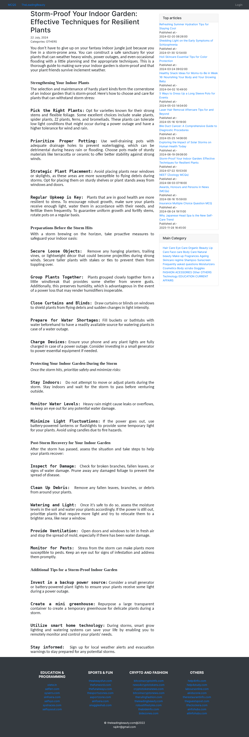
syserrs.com (52, 693)
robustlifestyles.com (149, 705)
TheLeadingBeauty (33, 4)
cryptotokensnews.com (149, 689)
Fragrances (192, 256)
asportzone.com (100, 697)
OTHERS (206, 272)
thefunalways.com (100, 689)
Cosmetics (169, 268)
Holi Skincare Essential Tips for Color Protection (183, 59)
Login (238, 4)
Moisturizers (207, 264)
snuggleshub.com (100, 705)
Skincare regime (173, 260)
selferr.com (52, 689)
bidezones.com (148, 713)
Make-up (178, 256)
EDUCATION (186, 276)
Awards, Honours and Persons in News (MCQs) (184, 189)
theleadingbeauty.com (148, 701)
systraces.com (52, 705)
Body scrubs (185, 268)
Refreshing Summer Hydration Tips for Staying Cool (184, 26)
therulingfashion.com (148, 697)
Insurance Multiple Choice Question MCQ (185, 203)
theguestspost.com (197, 701)
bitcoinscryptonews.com (148, 693)
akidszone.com (197, 693)
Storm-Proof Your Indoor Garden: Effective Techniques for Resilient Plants (187, 160)
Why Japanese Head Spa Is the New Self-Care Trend (186, 217)
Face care (176, 252)
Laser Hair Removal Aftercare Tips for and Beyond (186, 111)
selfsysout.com (52, 709)
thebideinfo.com (148, 709)
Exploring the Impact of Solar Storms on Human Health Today (185, 144)
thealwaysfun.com (100, 680)
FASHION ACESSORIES (177, 272)
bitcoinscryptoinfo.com (149, 680)
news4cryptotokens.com (148, 684)
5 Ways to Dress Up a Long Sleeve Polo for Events (187, 95)
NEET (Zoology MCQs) (174, 174)
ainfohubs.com (197, 709)
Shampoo (190, 260)
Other (196, 272)
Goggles (199, 268)
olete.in (52, 684)
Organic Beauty (198, 248)
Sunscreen (204, 260)
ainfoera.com (100, 701)
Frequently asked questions (180, 264)
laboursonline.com (197, 689)
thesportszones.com (100, 693)
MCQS (12, 4)
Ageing (204, 256)
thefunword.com (100, 684)
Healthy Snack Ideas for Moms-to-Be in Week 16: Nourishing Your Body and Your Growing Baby (188, 77)
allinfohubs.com (197, 713)
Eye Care (182, 248)
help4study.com (197, 684)
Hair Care (169, 248)
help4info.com (197, 680)
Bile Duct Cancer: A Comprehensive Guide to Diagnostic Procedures (188, 128)
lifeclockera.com (197, 705)
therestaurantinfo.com (197, 697)
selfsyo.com (52, 701)
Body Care (190, 252)
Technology (170, 276)
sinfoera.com (52, 697)
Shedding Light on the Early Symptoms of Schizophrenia (186, 42)
